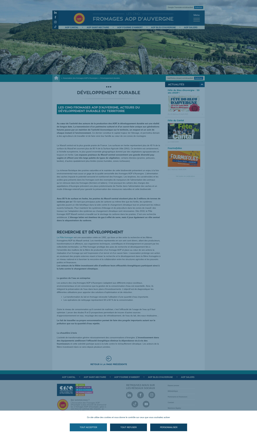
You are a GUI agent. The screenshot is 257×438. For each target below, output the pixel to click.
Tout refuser (128, 427)
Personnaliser (168, 427)
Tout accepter (88, 427)
